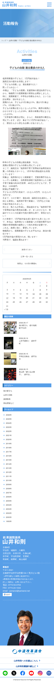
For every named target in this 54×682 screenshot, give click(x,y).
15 (40, 293)
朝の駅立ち (7, 391)
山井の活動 (7, 395)
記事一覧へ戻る (27, 256)
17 (7, 298)
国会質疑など (8, 403)
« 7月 (6, 309)
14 (34, 293)
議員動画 (6, 399)
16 (47, 293)
